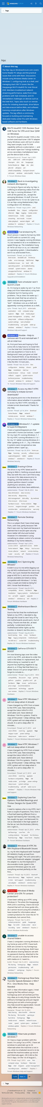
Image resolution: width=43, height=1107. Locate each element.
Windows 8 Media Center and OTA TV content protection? (20, 893)
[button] (24, 1090)
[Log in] (31, 3)
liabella (9, 364)
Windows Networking (15, 227)
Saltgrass (10, 920)
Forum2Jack (11, 728)
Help (28, 1093)
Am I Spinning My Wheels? (20, 563)
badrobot (10, 450)
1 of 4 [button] (15, 1076)
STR (8, 1060)
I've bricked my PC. (22, 231)
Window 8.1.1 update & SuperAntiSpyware (23, 425)
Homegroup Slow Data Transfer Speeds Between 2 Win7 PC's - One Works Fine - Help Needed (23, 982)
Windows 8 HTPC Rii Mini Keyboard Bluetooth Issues (22, 847)
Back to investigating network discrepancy (22, 182)
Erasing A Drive (20, 466)
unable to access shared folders (20, 937)
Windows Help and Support (17, 330)
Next (22, 1076)
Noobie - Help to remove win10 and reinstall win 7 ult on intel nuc (23, 338)
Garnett (10, 411)
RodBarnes (11, 207)
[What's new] (36, 3)
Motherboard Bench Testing (22, 608)
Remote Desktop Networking (20, 518)
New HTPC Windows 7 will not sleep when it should (22, 700)
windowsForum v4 (16, 1091)
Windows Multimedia (20, 930)
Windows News (20, 176)
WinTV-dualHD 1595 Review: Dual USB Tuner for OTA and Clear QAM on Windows (23, 131)
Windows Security (13, 461)
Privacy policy (20, 1093)
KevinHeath (11, 255)
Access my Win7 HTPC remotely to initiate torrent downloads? (23, 391)
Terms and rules (7, 1093)
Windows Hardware (29, 512)
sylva (9, 308)
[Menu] (3, 3)
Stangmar (10, 1010)
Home (34, 1093)
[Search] (40, 3)
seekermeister (12, 490)
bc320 (9, 962)
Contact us (31, 1091)
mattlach (10, 874)
